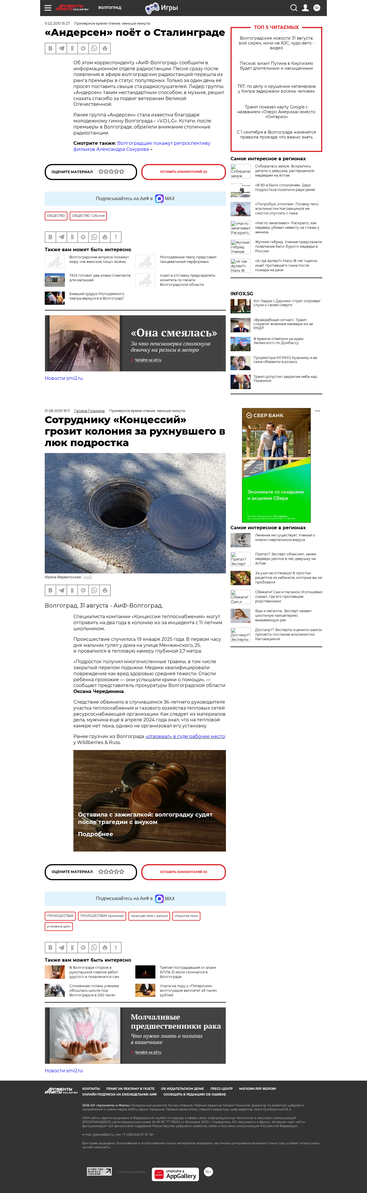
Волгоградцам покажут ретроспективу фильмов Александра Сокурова (141, 146)
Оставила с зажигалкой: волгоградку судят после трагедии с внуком (145, 818)
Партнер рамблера (131, 1172)
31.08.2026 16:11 (57, 411)
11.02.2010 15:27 (57, 23)
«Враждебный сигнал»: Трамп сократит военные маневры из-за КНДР (283, 324)
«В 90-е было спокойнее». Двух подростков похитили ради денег (285, 187)
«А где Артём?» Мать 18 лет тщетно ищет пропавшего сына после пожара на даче (286, 265)
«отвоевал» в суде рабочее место (185, 736)
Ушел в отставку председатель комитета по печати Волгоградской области (187, 280)
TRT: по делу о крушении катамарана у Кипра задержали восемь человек (276, 89)
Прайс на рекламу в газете (130, 1089)
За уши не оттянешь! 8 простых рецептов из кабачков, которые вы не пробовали (288, 577)
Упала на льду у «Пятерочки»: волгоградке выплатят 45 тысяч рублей (188, 990)
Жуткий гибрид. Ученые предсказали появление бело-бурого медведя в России (288, 246)
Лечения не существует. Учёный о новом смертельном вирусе (285, 537)
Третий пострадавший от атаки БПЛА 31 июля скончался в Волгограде (188, 972)
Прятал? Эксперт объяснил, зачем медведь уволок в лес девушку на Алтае (285, 558)
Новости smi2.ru (64, 378)
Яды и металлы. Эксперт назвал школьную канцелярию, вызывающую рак (283, 615)
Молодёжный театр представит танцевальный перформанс (188, 259)
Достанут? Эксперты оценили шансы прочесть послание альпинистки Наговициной (288, 634)
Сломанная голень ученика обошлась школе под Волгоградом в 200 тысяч (94, 990)
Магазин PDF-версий (257, 1089)
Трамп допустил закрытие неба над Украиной (285, 379)
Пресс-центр (221, 1089)
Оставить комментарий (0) (183, 172)
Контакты (91, 1089)
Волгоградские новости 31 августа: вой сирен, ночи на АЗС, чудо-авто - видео (276, 43)
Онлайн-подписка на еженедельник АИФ (119, 1094)
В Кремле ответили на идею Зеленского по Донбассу (278, 341)
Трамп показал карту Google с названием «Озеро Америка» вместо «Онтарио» (276, 112)
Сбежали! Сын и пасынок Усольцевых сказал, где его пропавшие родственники (288, 596)
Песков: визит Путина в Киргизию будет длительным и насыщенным (276, 66)
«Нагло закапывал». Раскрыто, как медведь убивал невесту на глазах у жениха (287, 227)
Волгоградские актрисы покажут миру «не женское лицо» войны (99, 259)
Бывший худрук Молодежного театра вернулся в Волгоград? (96, 296)
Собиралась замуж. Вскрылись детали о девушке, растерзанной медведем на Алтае (284, 170)
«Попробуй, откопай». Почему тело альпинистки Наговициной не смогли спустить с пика (287, 208)
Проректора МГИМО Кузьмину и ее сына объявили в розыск (285, 360)
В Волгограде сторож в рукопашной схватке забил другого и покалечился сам (94, 972)
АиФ (88, 577)
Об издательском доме (182, 1089)
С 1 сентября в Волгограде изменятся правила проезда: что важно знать (276, 135)
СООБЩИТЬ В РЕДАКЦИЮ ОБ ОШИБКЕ (194, 1094)
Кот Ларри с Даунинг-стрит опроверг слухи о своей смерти (287, 303)
